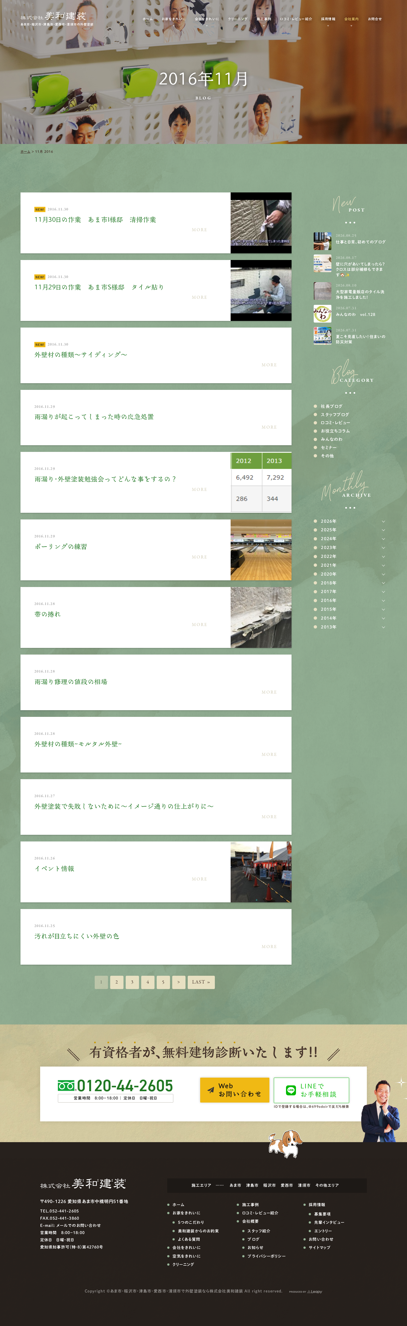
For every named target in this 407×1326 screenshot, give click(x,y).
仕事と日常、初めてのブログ (361, 242)
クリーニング (238, 18)
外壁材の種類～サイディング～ (80, 354)
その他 (327, 456)
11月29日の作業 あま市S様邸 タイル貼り (99, 287)
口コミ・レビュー (335, 423)
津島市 (252, 1185)
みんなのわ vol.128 (356, 314)
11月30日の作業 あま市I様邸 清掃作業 (95, 219)
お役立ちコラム (335, 431)
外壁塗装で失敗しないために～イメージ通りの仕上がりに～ (124, 806)
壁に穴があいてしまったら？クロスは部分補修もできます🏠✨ (360, 269)
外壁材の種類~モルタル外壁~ (78, 744)
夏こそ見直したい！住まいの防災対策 (361, 339)
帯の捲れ (47, 614)
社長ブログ (332, 406)
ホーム (25, 151)
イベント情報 (54, 868)
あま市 (235, 1185)
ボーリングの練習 (60, 546)
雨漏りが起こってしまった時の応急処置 (94, 416)
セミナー (328, 448)
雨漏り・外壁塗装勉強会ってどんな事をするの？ (105, 479)
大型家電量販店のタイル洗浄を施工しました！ (360, 294)
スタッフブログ (335, 415)
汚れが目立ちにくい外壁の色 (76, 936)
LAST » (201, 982)
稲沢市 (269, 1185)
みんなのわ (332, 439)
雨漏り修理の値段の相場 (70, 681)
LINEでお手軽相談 (318, 1090)
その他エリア (327, 1185)
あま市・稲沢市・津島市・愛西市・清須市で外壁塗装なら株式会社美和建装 (176, 1291)
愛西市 (287, 1185)
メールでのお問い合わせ (78, 1225)
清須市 (304, 1185)
